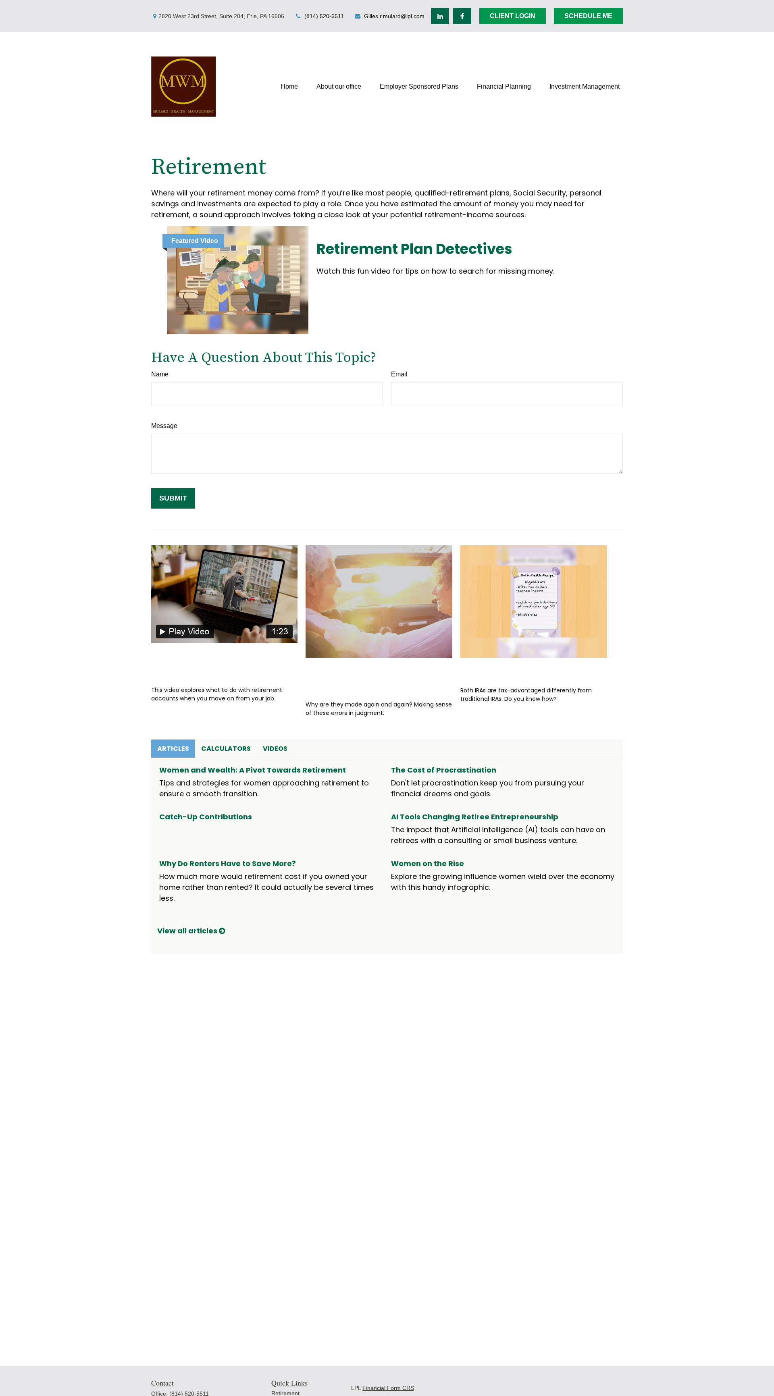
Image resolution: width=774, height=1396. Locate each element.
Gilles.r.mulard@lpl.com (394, 16)
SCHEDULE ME (588, 15)
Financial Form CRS (388, 1388)
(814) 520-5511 (324, 16)
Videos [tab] (275, 748)
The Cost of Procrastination (443, 770)
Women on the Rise (427, 863)
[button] (289, 87)
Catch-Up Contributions (205, 817)
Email (399, 374)
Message (164, 425)
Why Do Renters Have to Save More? (227, 863)
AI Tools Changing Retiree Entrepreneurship (474, 817)
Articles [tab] (173, 748)
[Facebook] (462, 16)
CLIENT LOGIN (512, 15)
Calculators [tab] (226, 748)
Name (160, 374)
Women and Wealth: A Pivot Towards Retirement (252, 770)
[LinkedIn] (440, 16)
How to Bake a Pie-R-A (516, 669)
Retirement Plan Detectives (414, 249)
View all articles (188, 931)
